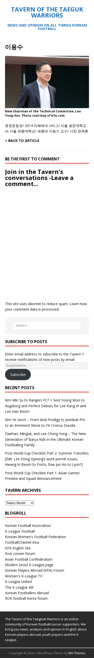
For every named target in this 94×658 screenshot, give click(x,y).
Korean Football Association (28, 525)
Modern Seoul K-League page (29, 564)
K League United (18, 581)
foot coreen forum (20, 553)
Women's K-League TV (23, 576)
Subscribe (18, 374)
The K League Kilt (19, 587)
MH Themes (76, 653)
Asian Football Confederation (28, 559)
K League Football (20, 531)
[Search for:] (47, 325)
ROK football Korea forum (26, 598)
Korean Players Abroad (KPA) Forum (34, 570)
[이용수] (47, 105)
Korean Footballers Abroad (27, 592)
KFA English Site (18, 548)
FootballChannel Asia (22, 542)
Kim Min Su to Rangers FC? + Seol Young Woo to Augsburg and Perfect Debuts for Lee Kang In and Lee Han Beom (45, 406)
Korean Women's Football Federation (35, 536)
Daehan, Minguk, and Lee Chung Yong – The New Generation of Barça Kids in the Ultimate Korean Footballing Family (45, 439)
